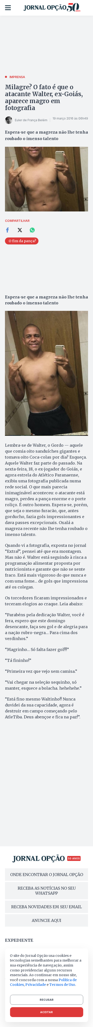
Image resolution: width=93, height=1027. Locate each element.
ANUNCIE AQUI (46, 920)
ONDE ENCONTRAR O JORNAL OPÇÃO (46, 874)
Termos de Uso (62, 984)
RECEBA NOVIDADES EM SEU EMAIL (46, 906)
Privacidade (35, 984)
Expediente (19, 940)
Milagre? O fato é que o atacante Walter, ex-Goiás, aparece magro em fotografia (44, 97)
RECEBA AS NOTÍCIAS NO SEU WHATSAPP (47, 891)
